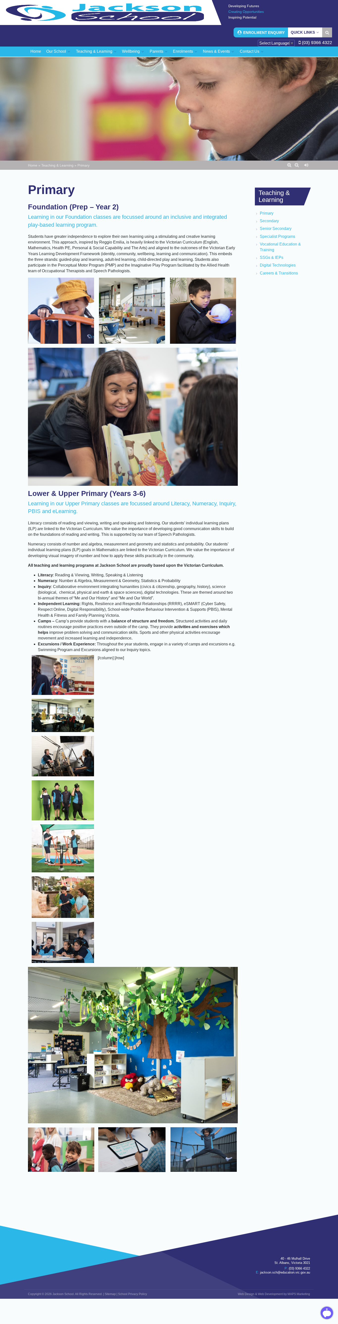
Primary (266, 213)
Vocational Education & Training (280, 247)
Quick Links (303, 32)
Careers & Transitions (279, 273)
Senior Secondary (275, 228)
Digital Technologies (278, 265)
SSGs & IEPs (271, 257)
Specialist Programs (277, 236)
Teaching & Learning (94, 51)
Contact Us (250, 51)
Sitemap (110, 1294)
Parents (157, 51)
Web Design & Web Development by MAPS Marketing (274, 1294)
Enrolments (183, 51)
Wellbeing (131, 51)
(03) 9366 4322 (316, 42)
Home (35, 51)
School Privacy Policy (132, 1294)
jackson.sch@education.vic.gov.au (285, 1272)
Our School (56, 51)
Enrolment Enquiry (263, 32)
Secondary (269, 221)
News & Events (217, 51)
